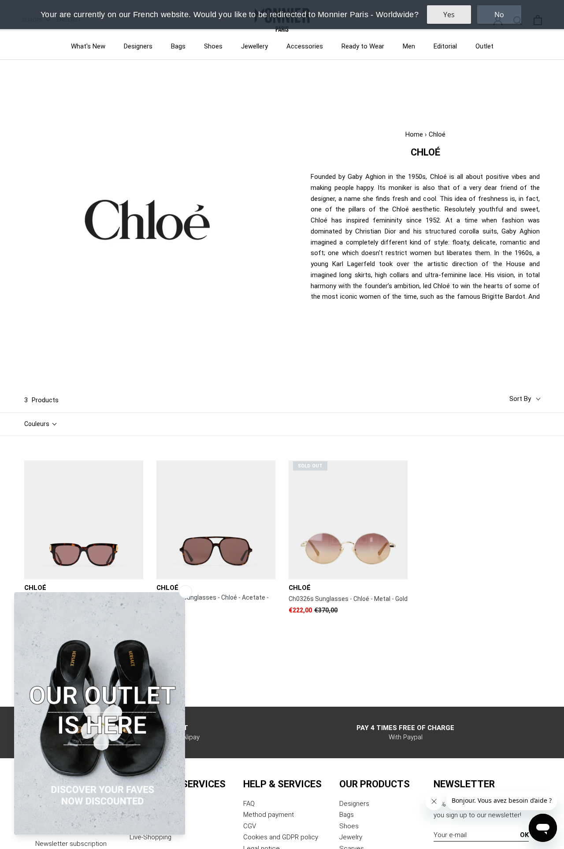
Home (414, 134)
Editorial (445, 46)
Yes (449, 14)
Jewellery (254, 46)
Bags (178, 46)
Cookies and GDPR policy (280, 837)
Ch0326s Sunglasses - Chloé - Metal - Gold (348, 598)
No (499, 14)
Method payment (268, 815)
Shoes (213, 46)
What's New (88, 46)
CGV (249, 826)
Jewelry (350, 837)
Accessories (304, 46)
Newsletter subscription (71, 844)
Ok (524, 835)
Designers (138, 46)
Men (409, 46)
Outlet (484, 46)
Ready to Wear (362, 46)
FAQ (249, 804)
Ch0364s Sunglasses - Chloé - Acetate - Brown (212, 602)
